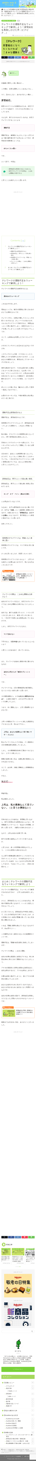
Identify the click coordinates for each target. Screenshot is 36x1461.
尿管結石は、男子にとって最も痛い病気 (21, 254)
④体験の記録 (19, 1432)
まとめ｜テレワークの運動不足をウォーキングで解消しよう (20, 268)
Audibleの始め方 (19, 1423)
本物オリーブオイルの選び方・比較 (19, 1441)
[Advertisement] (18, 213)
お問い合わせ (27, 1456)
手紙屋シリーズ (12, 1391)
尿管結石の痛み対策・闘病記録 (8, 20)
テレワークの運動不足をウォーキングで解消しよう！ (20, 247)
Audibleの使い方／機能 (19, 1421)
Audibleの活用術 (19, 1425)
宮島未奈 (19, 1393)
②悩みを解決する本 (18, 1410)
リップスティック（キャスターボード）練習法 (19, 1435)
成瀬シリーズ (12, 1396)
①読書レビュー (18, 1382)
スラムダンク (19, 1386)
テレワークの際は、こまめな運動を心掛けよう (21, 262)
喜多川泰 (19, 1388)
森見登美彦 (19, 1399)
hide (23, 241)
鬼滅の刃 (19, 1406)
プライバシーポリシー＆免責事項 (13, 1456)
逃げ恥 (19, 1401)
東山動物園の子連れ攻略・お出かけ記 (19, 1443)
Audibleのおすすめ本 (19, 1418)
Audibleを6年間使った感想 (19, 1428)
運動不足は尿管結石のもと (18, 251)
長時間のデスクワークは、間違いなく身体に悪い (21, 258)
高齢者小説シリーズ (19, 1403)
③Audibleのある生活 (18, 1415)
